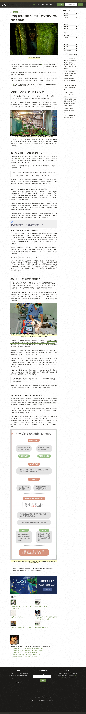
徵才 (47, 697)
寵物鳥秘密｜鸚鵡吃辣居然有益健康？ (70, 105)
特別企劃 (66, 28)
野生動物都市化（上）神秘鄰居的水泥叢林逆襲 (25, 653)
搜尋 (80, 4)
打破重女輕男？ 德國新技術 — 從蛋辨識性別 (70, 116)
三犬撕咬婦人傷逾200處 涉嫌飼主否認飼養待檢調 (70, 87)
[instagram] (20, 682)
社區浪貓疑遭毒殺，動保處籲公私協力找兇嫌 (70, 59)
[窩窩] (8, 4)
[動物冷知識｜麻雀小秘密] (21, 613)
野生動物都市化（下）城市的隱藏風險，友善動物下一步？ (28, 649)
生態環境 (66, 48)
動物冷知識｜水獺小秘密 (41, 627)
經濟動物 (66, 44)
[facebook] (16, 682)
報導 (34, 4)
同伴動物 (66, 39)
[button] (70, 13)
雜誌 (43, 4)
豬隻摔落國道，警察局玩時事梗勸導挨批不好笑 (70, 80)
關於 (39, 697)
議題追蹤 (66, 15)
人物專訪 (66, 20)
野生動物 (66, 37)
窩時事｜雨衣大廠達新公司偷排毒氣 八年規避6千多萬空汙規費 (70, 74)
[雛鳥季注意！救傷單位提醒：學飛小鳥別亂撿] (21, 624)
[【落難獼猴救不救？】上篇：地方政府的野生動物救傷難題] (21, 602)
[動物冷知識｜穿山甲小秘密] (46, 602)
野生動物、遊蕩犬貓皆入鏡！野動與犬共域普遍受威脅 (70, 94)
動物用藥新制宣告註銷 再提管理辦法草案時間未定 (26, 655)
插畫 (47, 4)
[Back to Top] (82, 710)
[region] (33, 585)
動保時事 (66, 13)
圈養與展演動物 (68, 50)
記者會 (19, 158)
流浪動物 (66, 46)
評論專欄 (66, 22)
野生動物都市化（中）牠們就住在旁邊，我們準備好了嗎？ (28, 651)
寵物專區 (66, 17)
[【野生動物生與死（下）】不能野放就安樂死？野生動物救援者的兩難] (46, 613)
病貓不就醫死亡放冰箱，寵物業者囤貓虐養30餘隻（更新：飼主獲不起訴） (70, 66)
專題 (38, 4)
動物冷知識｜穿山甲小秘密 (42, 606)
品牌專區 (66, 26)
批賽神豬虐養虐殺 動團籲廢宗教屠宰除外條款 (70, 100)
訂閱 (43, 680)
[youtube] (18, 682)
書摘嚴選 (66, 24)
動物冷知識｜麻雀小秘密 (16, 617)
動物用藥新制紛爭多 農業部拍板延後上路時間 (25, 656)
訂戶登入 (83, 0)
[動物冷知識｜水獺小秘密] (46, 624)
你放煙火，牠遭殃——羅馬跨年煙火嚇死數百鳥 (70, 110)
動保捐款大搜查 (68, 35)
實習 (43, 697)
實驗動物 (66, 42)
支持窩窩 (60, 4)
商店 (50, 697)
